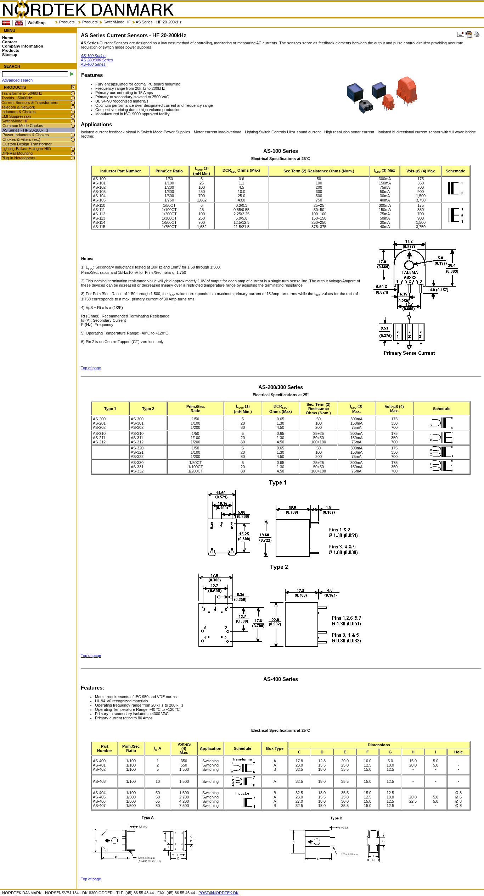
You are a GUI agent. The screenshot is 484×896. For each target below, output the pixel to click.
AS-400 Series (93, 64)
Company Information (22, 46)
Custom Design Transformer (27, 144)
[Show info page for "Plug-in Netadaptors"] (73, 158)
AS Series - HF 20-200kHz (25, 130)
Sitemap (9, 54)
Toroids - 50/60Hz (16, 98)
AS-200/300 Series (97, 60)
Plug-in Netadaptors (18, 158)
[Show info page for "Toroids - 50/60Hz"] (73, 98)
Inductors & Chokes (18, 112)
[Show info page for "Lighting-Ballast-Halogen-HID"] (73, 149)
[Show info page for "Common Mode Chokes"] (73, 126)
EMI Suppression (16, 116)
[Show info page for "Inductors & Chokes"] (73, 112)
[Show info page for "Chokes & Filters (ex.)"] (73, 140)
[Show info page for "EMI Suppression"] (73, 116)
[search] (72, 74)
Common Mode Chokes (22, 125)
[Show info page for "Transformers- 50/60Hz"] (73, 93)
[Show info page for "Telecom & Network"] (73, 107)
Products (67, 22)
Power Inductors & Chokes (25, 135)
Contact (9, 42)
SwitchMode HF (117, 22)
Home (7, 37)
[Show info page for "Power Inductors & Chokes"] (73, 135)
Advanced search (17, 80)
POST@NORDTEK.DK (218, 893)
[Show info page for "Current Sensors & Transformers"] (73, 103)
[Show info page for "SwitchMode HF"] (73, 121)
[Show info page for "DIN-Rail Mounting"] (73, 153)
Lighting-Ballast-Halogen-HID (26, 148)
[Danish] (6, 23)
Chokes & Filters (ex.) (21, 139)
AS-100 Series (93, 56)
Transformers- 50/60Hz (21, 93)
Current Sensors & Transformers (29, 102)
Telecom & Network (18, 107)
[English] (19, 23)
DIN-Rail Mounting (17, 153)
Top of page (91, 368)
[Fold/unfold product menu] (73, 87)
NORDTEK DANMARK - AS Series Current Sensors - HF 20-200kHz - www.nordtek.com (88, 9)
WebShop (37, 23)
